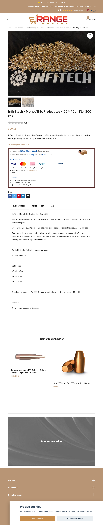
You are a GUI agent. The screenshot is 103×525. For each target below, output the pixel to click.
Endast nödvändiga (75, 518)
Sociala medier (15, 495)
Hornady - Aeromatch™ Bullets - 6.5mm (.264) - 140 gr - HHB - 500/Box (28, 371)
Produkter (19, 28)
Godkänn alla (37, 518)
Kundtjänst (13, 487)
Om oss (11, 480)
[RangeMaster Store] (48, 19)
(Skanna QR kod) (32, 170)
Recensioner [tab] (38, 206)
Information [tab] (19, 206)
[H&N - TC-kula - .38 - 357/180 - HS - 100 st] (72, 363)
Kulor (41, 28)
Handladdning (31, 28)
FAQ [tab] (52, 206)
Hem (10, 28)
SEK (62, 2)
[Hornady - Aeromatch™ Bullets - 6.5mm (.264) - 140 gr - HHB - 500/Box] (30, 357)
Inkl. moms (51, 2)
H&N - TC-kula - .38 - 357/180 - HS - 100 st (71, 383)
